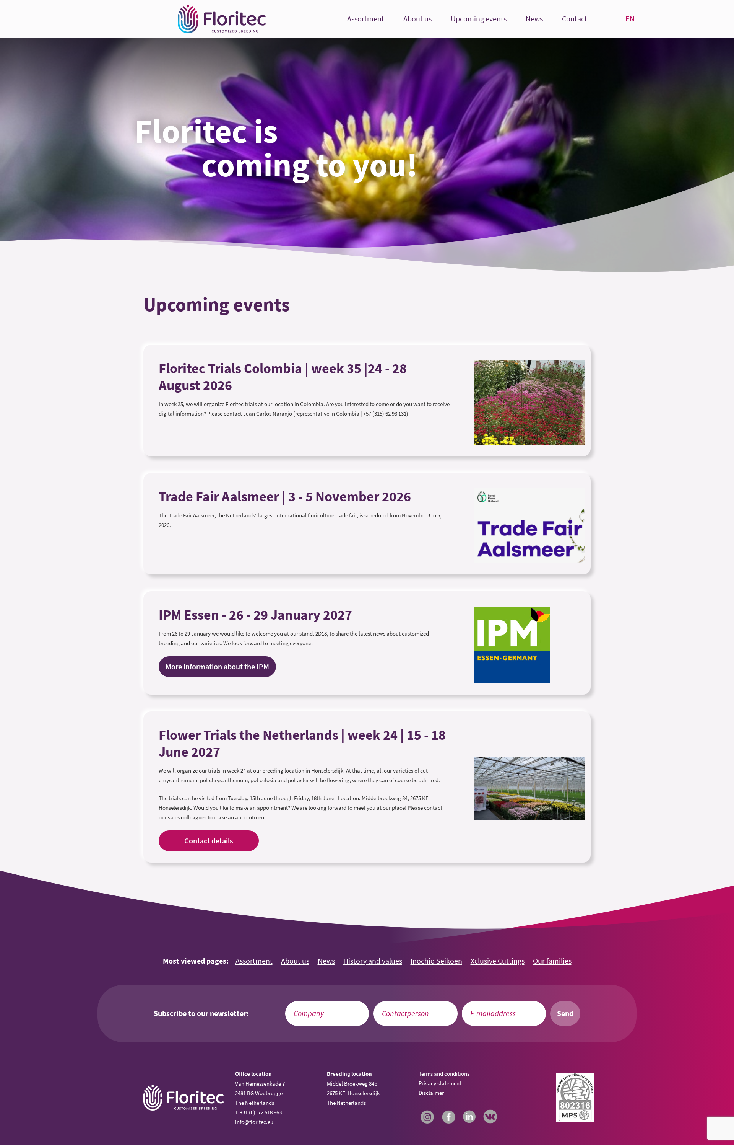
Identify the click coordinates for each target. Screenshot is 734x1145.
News (534, 19)
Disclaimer (431, 1092)
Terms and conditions (444, 1073)
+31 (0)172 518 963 (261, 1112)
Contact (574, 19)
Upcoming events (479, 19)
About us (417, 19)
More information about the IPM (217, 667)
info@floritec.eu (254, 1121)
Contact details (208, 841)
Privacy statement (440, 1083)
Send (565, 1013)
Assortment (365, 19)
